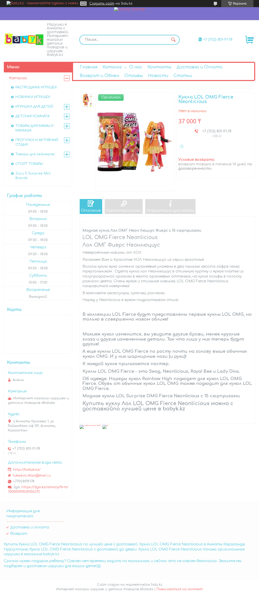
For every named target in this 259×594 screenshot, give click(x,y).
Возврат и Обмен (99, 75)
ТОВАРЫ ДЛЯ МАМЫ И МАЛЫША (34, 128)
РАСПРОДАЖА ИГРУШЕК (36, 87)
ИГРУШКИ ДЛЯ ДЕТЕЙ (34, 106)
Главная (88, 67)
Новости (158, 75)
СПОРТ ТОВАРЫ (29, 164)
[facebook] (90, 425)
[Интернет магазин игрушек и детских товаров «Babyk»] (24, 39)
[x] (105, 425)
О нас (135, 67)
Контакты (159, 67)
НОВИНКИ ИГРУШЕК (33, 97)
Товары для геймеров (34, 154)
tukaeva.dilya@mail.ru (32, 475)
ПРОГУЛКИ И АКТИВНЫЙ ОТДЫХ (36, 142)
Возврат (18, 534)
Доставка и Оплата (199, 67)
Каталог (112, 67)
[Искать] (173, 40)
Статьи (183, 75)
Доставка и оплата (29, 527)
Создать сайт (101, 3)
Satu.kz (156, 584)
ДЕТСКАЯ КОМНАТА (32, 116)
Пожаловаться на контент (180, 589)
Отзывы (133, 75)
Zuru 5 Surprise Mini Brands (33, 176)
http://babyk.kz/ (26, 469)
